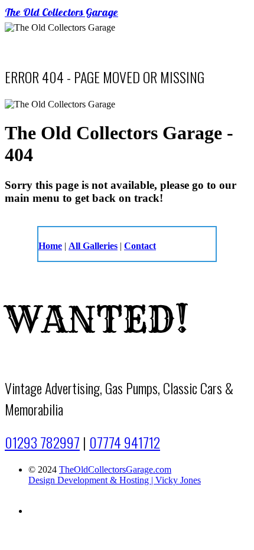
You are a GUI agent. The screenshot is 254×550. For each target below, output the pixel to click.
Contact (140, 246)
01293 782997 (42, 442)
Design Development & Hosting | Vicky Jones (114, 480)
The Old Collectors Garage (61, 13)
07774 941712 (124, 442)
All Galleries (93, 246)
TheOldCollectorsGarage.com (115, 469)
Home (50, 246)
